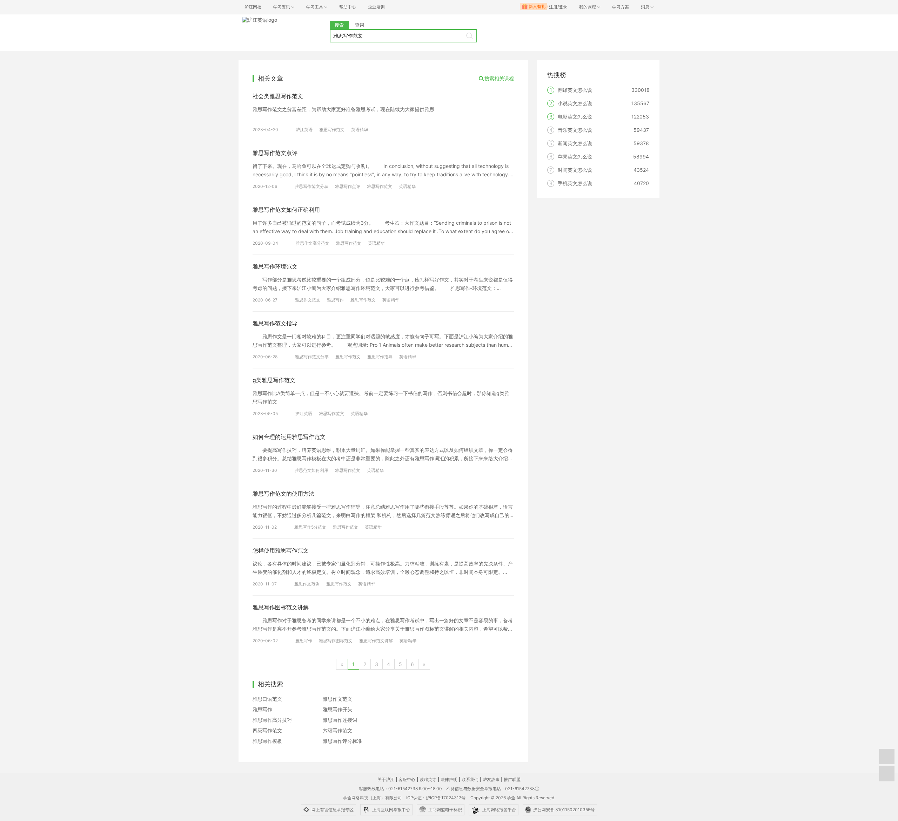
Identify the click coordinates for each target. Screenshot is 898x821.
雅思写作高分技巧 (272, 720)
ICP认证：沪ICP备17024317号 (435, 797)
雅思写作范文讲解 (376, 640)
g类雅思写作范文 (274, 380)
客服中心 (406, 779)
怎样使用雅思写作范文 (281, 550)
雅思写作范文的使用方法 (283, 493)
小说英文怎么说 (575, 103)
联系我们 (470, 779)
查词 (359, 25)
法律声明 (449, 779)
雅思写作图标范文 (336, 640)
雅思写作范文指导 (275, 323)
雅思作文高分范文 (312, 243)
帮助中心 (347, 6)
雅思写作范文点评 (275, 152)
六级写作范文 (337, 730)
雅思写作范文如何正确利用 (286, 209)
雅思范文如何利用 (311, 470)
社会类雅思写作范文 (278, 96)
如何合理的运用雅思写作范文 (289, 436)
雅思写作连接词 (340, 720)
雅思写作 (335, 300)
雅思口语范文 (267, 699)
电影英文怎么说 (575, 117)
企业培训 (376, 6)
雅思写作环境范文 (275, 266)
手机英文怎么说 (575, 183)
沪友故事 (491, 779)
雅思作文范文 (307, 300)
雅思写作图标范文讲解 (281, 607)
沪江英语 (304, 129)
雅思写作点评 (347, 186)
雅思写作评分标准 (342, 741)
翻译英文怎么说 (575, 90)
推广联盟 (512, 779)
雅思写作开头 (337, 709)
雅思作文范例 (307, 583)
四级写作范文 (267, 730)
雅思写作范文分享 (311, 186)
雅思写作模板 (267, 741)
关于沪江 (385, 779)
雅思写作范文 (331, 129)
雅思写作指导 (380, 356)
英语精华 (359, 129)
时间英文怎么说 (575, 170)
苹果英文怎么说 (575, 157)
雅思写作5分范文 (310, 527)
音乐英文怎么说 (575, 130)
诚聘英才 (428, 779)
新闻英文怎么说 (575, 143)
